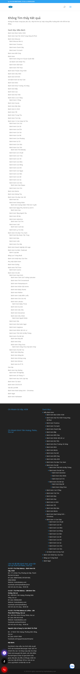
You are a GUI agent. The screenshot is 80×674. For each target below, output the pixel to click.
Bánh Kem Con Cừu (15, 123)
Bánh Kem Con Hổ (55, 525)
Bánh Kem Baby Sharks (18, 289)
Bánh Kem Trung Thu (15, 115)
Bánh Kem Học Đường (15, 370)
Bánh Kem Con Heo (15, 183)
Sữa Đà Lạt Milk (13, 388)
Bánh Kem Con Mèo (15, 162)
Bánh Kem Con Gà (15, 180)
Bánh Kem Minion (17, 361)
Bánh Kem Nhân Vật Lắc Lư (18, 330)
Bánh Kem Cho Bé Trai (16, 350)
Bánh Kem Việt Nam (16, 65)
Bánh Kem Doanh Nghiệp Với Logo (19, 247)
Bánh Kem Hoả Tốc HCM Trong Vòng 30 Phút (22, 36)
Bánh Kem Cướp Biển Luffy (19, 295)
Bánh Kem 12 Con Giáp (54, 519)
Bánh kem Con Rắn (55, 534)
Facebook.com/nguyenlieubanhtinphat (20, 639)
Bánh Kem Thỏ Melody (18, 150)
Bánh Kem (11, 56)
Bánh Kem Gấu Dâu (17, 310)
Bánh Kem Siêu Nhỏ (14, 74)
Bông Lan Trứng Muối (15, 255)
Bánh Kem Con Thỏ (15, 147)
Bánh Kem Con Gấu (15, 144)
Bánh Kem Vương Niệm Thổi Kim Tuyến (24, 205)
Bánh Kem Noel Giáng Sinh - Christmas (21, 390)
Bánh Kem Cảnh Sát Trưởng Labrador (23, 277)
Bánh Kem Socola (13, 103)
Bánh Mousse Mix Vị (16, 41)
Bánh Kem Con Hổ (15, 159)
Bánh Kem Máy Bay (17, 352)
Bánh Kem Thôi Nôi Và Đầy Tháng (20, 333)
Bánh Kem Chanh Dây (16, 47)
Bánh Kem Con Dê (15, 177)
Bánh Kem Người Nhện (20, 318)
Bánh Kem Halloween (15, 396)
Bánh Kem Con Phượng (17, 138)
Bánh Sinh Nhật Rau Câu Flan (17, 258)
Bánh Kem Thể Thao (16, 68)
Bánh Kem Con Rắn (15, 174)
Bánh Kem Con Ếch (15, 129)
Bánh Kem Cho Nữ (53, 453)
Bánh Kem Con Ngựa (16, 171)
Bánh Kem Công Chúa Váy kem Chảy (24, 347)
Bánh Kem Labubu (17, 301)
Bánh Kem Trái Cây (14, 118)
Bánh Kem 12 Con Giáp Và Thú (18, 121)
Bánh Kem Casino (15, 270)
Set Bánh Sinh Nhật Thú (17, 62)
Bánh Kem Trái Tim (17, 221)
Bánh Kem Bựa (14, 238)
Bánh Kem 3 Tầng (15, 100)
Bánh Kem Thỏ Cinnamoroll (20, 280)
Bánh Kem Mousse (14, 39)
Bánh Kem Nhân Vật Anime (20, 286)
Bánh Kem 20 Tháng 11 (17, 375)
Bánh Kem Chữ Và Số (15, 384)
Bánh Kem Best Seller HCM (17, 33)
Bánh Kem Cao (13, 92)
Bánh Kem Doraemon (18, 313)
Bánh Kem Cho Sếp (15, 244)
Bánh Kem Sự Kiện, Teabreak (17, 250)
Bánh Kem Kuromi (17, 307)
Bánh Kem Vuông (13, 264)
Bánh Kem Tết (12, 112)
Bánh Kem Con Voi (15, 132)
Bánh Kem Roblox (16, 292)
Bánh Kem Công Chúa (18, 344)
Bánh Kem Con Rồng (16, 165)
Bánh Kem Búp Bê (17, 338)
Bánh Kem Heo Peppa (18, 185)
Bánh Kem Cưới (14, 224)
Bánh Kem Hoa (16, 210)
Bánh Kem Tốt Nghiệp (16, 372)
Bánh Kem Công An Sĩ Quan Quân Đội (21, 59)
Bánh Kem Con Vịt (15, 126)
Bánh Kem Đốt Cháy (14, 53)
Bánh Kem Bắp (13, 89)
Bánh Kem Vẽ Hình (14, 77)
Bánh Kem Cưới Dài (17, 227)
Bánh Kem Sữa (14, 321)
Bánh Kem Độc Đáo (14, 106)
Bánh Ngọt (11, 393)
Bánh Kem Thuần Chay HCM (17, 71)
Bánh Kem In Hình (14, 109)
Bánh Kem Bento (13, 191)
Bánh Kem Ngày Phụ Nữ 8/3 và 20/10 (21, 208)
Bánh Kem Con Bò (15, 135)
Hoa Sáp (10, 367)
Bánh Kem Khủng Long (18, 358)
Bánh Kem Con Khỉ (15, 168)
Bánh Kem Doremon (58, 473)
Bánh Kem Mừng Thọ (15, 194)
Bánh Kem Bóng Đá (17, 355)
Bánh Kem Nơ (14, 199)
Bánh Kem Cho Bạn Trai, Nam (17, 233)
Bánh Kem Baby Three (19, 304)
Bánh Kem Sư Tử (14, 141)
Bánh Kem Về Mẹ (15, 216)
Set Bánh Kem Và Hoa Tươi (16, 80)
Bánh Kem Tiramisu (15, 44)
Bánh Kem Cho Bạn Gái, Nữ (17, 197)
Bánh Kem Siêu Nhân (18, 316)
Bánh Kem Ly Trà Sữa (16, 230)
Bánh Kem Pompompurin (19, 283)
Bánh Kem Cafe (14, 241)
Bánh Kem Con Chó (15, 188)
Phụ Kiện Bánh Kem (14, 261)
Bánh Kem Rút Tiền (14, 95)
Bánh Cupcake (14, 252)
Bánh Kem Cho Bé (14, 273)
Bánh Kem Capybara (16, 327)
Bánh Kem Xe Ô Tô (17, 364)
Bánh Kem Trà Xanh (15, 50)
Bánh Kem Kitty (16, 341)
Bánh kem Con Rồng (56, 531)
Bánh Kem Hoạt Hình (16, 275)
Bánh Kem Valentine (16, 219)
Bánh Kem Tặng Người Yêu (18, 213)
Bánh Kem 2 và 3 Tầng (15, 98)
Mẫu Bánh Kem (49, 412)
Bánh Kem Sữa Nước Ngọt (17, 324)
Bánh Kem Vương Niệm (17, 202)
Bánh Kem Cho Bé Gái (16, 336)
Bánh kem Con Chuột (16, 153)
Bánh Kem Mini (13, 83)
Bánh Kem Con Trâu (16, 156)
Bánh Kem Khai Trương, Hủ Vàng (18, 86)
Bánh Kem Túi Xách (14, 381)
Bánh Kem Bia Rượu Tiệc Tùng (19, 235)
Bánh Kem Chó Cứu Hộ (18, 298)
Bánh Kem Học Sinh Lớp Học (18, 378)
